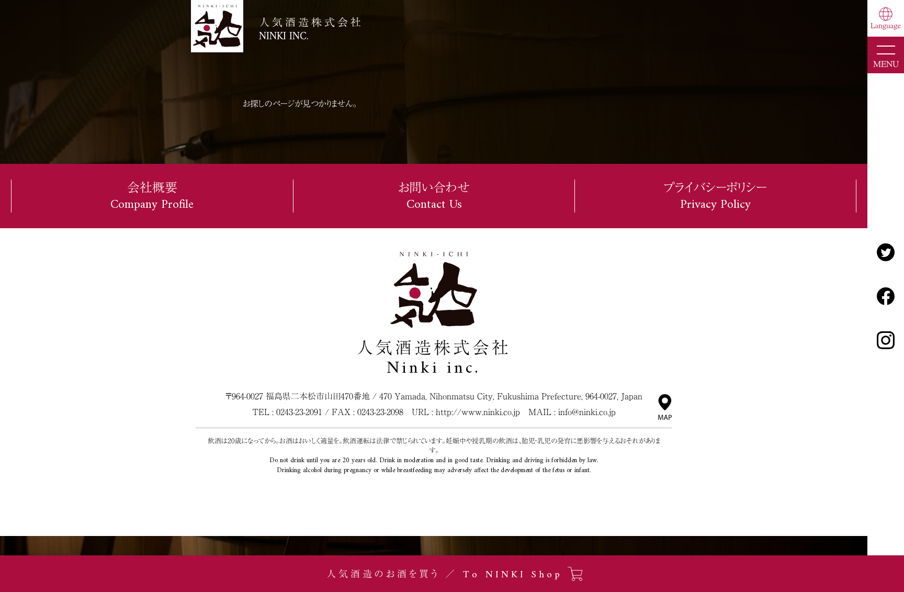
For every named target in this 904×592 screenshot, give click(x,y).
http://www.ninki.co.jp (478, 412)
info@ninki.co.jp (587, 412)
